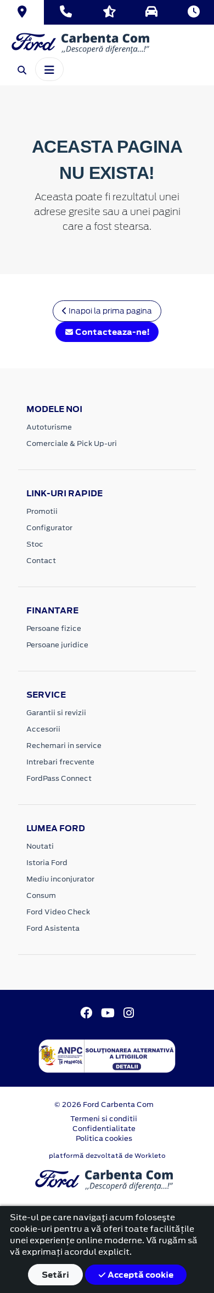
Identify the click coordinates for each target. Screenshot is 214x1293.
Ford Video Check (58, 912)
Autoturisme (49, 427)
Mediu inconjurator (60, 879)
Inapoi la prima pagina (109, 310)
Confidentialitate (104, 1128)
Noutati (40, 846)
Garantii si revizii (56, 713)
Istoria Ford (46, 862)
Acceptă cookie (139, 1274)
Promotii (42, 511)
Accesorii (43, 729)
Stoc (34, 544)
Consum (41, 895)
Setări (55, 1274)
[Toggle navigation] (49, 68)
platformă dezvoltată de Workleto (107, 1155)
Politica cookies (104, 1138)
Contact (41, 560)
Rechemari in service (64, 745)
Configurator (49, 528)
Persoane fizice (53, 628)
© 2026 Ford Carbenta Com (104, 1104)
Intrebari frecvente (60, 762)
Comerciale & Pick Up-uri (71, 443)
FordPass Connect (59, 778)
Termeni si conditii (103, 1119)
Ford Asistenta (53, 928)
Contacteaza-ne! (112, 332)
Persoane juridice (57, 645)
